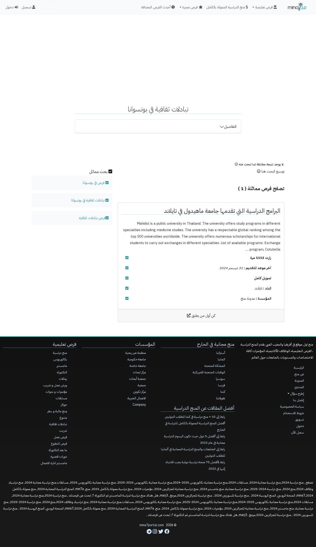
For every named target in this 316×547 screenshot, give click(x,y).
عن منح (299, 374)
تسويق (43, 6)
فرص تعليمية (64, 344)
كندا (222, 391)
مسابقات (61, 398)
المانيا (221, 359)
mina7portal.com (151, 525)
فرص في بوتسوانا (94, 182)
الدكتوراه (62, 372)
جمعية (142, 385)
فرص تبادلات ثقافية (92, 217)
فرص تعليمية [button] (264, 7)
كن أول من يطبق (203, 315)
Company (139, 404)
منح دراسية (60, 352)
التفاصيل (230, 126)
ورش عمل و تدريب (55, 385)
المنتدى (299, 387)
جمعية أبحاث (137, 378)
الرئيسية (299, 367)
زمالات (63, 378)
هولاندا (220, 398)
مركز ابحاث (139, 372)
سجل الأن (297, 432)
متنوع (63, 417)
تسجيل (27, 7)
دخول (10, 7)
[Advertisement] (158, 47)
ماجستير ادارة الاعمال (53, 463)
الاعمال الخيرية (136, 398)
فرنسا (221, 385)
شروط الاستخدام (293, 413)
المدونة (299, 380)
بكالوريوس (60, 359)
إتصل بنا (298, 400)
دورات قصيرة (58, 456)
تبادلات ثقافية (58, 424)
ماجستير (62, 365)
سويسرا (220, 378)
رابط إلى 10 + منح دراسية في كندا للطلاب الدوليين (195, 416)
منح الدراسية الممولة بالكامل (226, 7)
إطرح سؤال (296, 393)
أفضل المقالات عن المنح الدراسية (204, 408)
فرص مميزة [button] (190, 7)
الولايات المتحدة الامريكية (209, 372)
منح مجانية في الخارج (215, 344)
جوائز (64, 404)
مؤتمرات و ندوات (56, 391)
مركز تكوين (139, 391)
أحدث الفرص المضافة (156, 7)
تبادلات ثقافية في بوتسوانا (88, 200)
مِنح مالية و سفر (57, 411)
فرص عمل (60, 437)
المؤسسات (145, 344)
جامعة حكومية (136, 359)
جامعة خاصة (138, 365)
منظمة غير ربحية (135, 352)
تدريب (63, 430)
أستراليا (220, 352)
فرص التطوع (59, 443)
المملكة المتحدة (214, 365)
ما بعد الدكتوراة (58, 450)
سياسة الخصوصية (292, 406)
